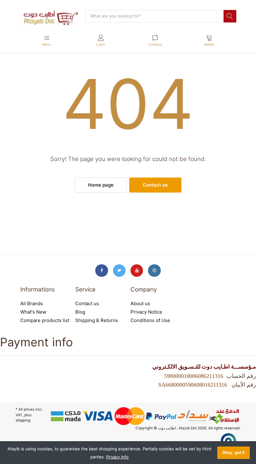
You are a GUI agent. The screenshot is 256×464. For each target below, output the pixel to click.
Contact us (155, 185)
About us (140, 303)
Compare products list (44, 320)
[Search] (230, 16)
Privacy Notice (146, 312)
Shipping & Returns (96, 320)
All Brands (31, 303)
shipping (23, 420)
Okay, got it (233, 452)
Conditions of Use (150, 320)
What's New (33, 312)
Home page (101, 185)
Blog (80, 312)
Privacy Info (117, 456)
